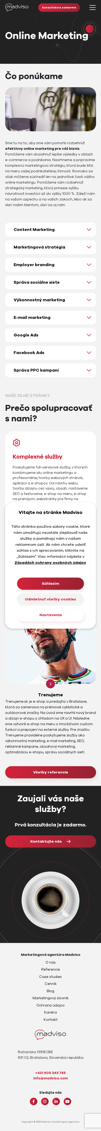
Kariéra (50, 1012)
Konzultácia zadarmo (59, 7)
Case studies (50, 976)
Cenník (51, 983)
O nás (51, 962)
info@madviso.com (50, 1078)
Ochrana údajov (50, 1005)
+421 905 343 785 (50, 1073)
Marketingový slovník (51, 998)
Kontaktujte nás (46, 841)
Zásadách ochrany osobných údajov (50, 562)
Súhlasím (50, 583)
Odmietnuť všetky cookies (50, 599)
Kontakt (51, 1019)
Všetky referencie (50, 772)
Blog (50, 991)
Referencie (50, 969)
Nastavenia (50, 615)
